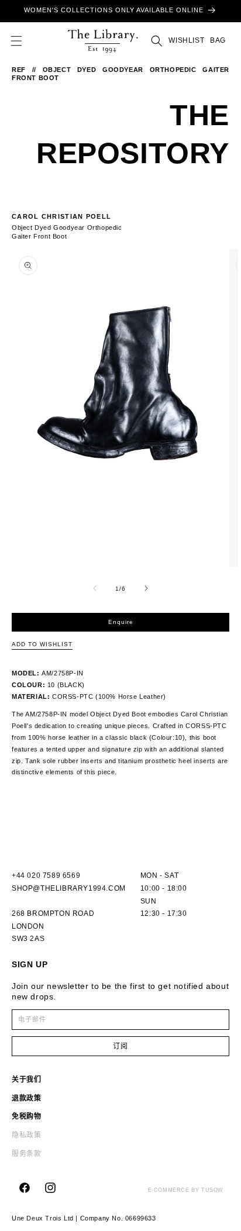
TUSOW (212, 1190)
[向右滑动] (146, 588)
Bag (218, 41)
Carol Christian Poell (61, 216)
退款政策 (26, 1098)
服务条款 (26, 1154)
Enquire (120, 622)
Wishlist (186, 40)
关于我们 (26, 1079)
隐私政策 (26, 1135)
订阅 (120, 1046)
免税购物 (26, 1116)
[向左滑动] (95, 588)
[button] (16, 41)
